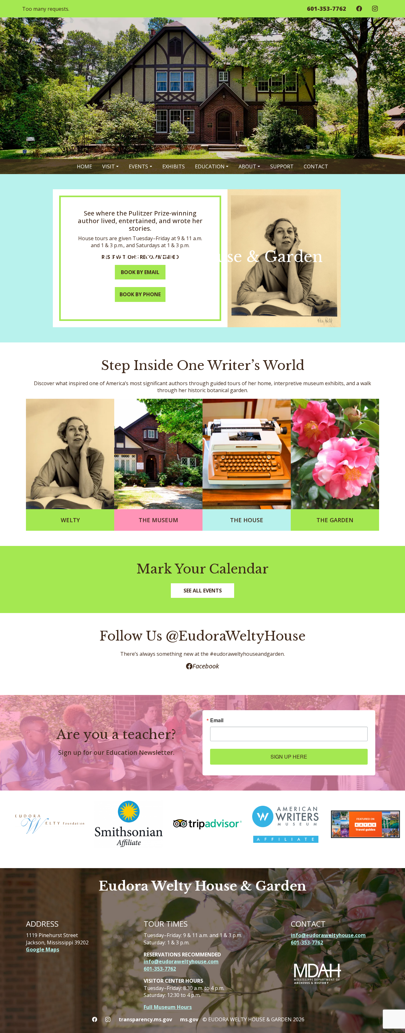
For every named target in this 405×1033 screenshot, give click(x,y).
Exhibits (173, 166)
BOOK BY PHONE (140, 294)
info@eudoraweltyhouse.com (181, 961)
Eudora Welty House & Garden (203, 886)
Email (216, 720)
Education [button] (210, 166)
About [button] (247, 166)
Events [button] (138, 166)
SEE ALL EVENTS (203, 590)
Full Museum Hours (168, 1007)
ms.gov (189, 1019)
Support (282, 166)
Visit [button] (108, 166)
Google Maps (42, 949)
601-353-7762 (160, 968)
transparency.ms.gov (145, 1019)
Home (84, 166)
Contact (316, 166)
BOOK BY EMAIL (140, 272)
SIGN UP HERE (289, 756)
